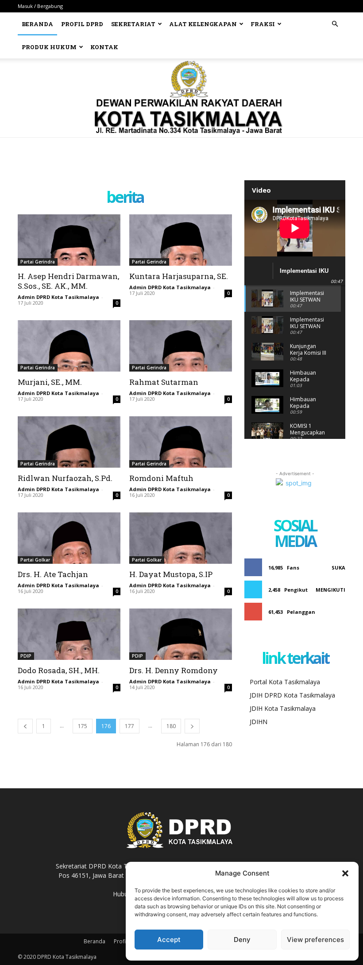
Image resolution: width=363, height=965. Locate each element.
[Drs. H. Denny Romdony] (180, 634)
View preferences (315, 939)
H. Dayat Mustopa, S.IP (170, 574)
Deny (242, 939)
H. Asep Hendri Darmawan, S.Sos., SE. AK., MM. (68, 281)
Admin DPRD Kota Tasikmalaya (58, 297)
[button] (345, 873)
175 (82, 726)
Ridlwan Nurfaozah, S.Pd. (65, 478)
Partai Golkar (35, 560)
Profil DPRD (82, 24)
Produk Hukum (49, 47)
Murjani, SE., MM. (50, 382)
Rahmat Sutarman (163, 382)
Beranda (37, 24)
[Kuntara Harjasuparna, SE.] (180, 240)
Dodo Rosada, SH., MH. (59, 670)
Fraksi (263, 24)
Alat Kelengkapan (203, 24)
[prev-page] (25, 726)
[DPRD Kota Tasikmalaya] (182, 97)
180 (171, 726)
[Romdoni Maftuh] (180, 442)
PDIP (25, 656)
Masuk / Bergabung (40, 6)
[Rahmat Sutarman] (180, 346)
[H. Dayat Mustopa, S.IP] (180, 538)
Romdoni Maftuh (161, 478)
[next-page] (192, 726)
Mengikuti (330, 589)
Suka (338, 567)
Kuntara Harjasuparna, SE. (178, 276)
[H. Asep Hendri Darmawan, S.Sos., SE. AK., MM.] (69, 240)
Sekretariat (133, 24)
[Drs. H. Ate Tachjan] (69, 538)
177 (129, 726)
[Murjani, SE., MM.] (69, 346)
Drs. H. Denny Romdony (173, 670)
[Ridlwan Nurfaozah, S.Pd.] (69, 442)
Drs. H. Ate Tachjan (53, 574)
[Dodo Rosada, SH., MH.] (69, 634)
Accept (169, 939)
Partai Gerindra (37, 262)
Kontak (104, 47)
